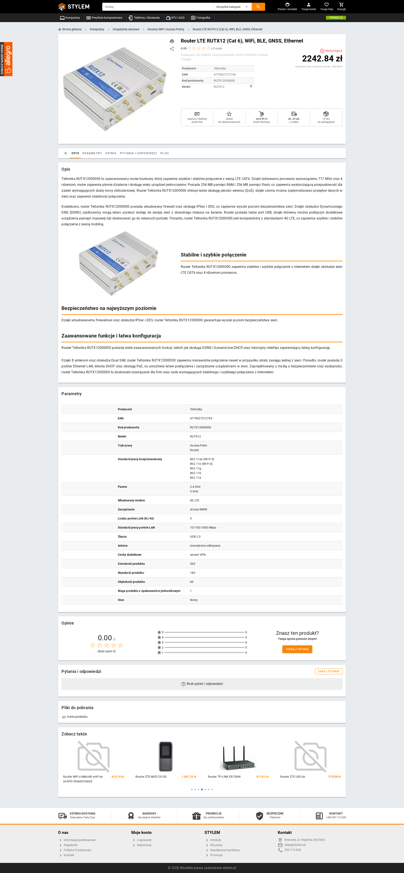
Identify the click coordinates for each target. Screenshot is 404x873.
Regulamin (70, 845)
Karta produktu (77, 716)
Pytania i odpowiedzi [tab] (138, 153)
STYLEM (79, 7)
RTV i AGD (178, 17)
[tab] (65, 153)
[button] (233, 7)
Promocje (336, 17)
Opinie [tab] (111, 153)
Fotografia (203, 17)
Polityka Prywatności (77, 850)
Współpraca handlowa (225, 850)
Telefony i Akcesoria (146, 17)
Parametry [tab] (92, 153)
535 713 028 (292, 850)
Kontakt (68, 855)
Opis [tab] (75, 153)
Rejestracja (144, 845)
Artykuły (215, 840)
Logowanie (144, 840)
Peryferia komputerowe (106, 17)
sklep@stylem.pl (295, 845)
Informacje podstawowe (79, 840)
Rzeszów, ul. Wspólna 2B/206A (304, 840)
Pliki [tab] (164, 153)
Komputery (72, 17)
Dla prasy (216, 845)
